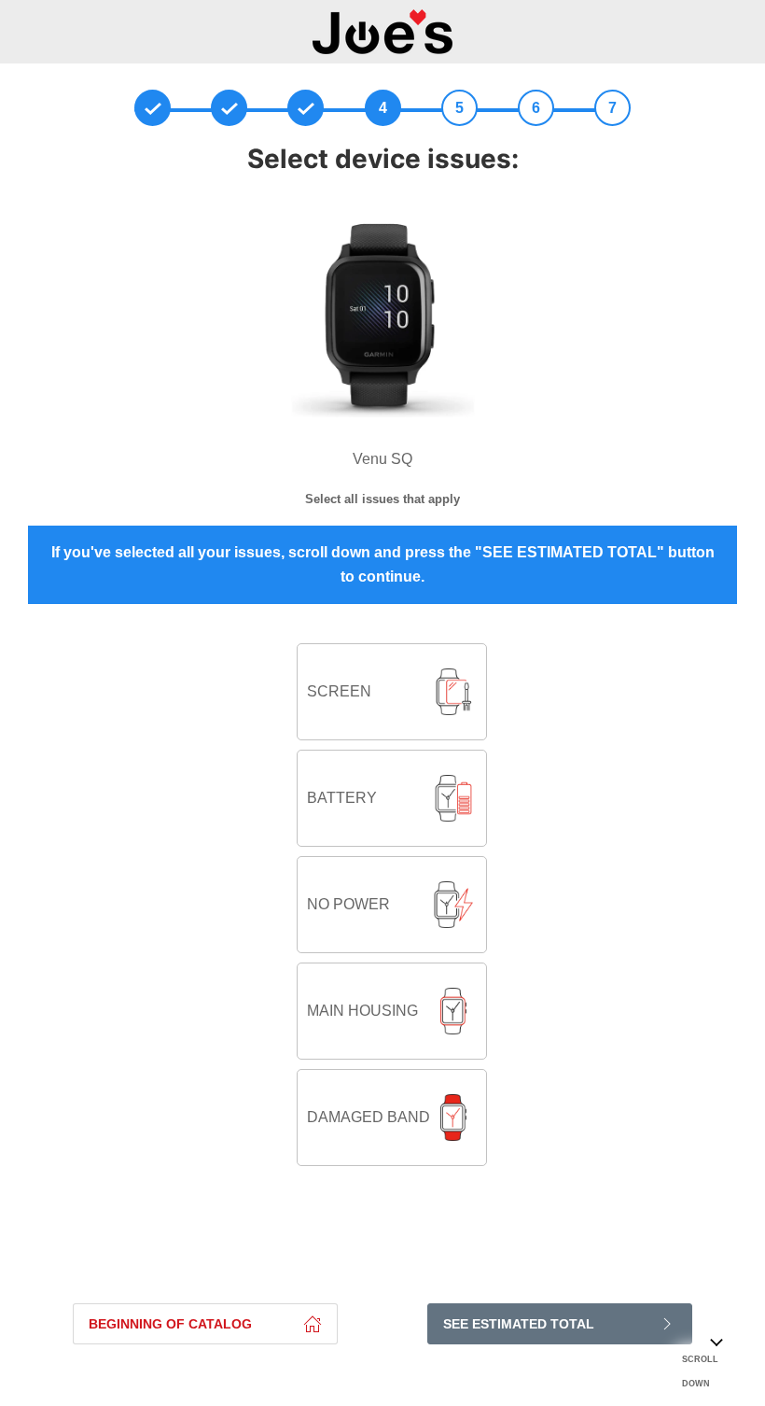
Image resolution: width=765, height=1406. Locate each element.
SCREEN (339, 691)
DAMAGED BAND (368, 1117)
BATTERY (342, 798)
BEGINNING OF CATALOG (170, 1323)
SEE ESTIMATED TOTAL (518, 1323)
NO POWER (348, 904)
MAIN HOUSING (362, 1011)
